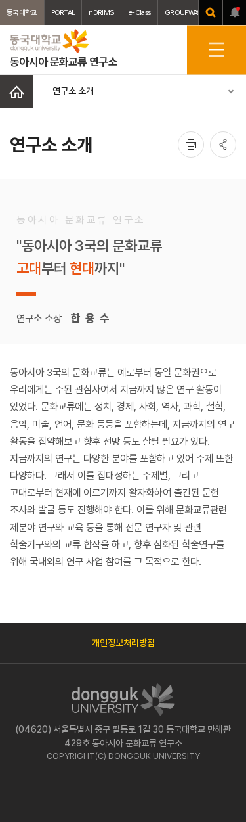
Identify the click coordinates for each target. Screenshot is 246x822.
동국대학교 (22, 12)
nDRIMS (101, 12)
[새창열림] (210, 12)
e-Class (139, 12)
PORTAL (63, 12)
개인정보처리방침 (123, 642)
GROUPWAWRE (188, 12)
